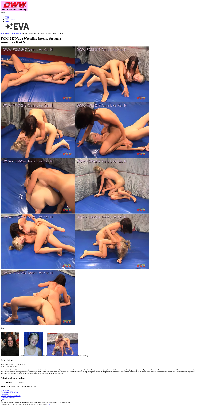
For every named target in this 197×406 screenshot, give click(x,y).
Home (7, 16)
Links (3, 399)
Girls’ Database (10, 19)
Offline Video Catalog (14, 396)
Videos (7, 18)
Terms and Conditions (8, 398)
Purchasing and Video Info (9, 392)
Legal (48, 404)
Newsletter (4, 394)
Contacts (3, 396)
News (7, 21)
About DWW (5, 390)
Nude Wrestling (17, 33)
